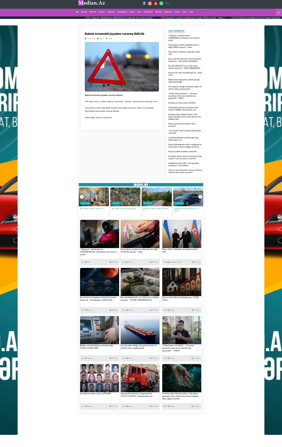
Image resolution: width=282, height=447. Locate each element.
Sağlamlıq (168, 12)
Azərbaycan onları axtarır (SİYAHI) (181, 103)
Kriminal (92, 12)
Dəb (139, 12)
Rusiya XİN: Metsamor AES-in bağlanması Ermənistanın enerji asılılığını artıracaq (184, 146)
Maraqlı (158, 12)
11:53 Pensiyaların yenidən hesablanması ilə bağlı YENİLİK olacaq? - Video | (143, 18)
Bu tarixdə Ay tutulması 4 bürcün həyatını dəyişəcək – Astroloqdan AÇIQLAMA (184, 60)
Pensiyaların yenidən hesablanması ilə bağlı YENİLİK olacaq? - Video (183, 46)
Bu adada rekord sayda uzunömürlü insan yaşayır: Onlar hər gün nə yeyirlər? (185, 157)
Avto (184, 12)
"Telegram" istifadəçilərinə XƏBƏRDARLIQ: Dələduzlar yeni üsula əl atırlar (184, 38)
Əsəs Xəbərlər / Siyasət (175, 262)
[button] (82, 197)
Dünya (132, 12)
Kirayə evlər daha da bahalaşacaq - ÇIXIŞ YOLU (185, 74)
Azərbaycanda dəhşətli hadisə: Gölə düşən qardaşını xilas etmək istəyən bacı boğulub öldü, (184, 116)
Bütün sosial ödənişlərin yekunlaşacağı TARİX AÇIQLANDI (183, 81)
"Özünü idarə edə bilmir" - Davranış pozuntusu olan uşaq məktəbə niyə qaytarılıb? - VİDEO (182, 96)
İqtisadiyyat (122, 12)
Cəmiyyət (111, 12)
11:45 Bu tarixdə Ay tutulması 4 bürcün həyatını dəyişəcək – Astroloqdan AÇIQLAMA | (218, 18)
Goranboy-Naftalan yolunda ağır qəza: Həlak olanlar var (183, 139)
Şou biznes (148, 12)
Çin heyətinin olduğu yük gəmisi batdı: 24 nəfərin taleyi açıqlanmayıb (184, 88)
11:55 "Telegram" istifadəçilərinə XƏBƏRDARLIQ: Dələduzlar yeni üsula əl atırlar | (70, 18)
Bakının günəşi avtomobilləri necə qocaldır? (181, 125)
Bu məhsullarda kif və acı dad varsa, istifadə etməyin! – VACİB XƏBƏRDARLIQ (184, 67)
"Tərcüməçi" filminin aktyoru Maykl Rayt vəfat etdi (184, 132)
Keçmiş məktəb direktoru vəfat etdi (182, 151)
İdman (177, 12)
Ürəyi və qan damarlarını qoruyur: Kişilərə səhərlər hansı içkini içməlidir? (185, 171)
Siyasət (84, 12)
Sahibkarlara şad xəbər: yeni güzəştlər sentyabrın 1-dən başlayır (183, 164)
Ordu (191, 12)
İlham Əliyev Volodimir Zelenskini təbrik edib (184, 53)
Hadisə (101, 12)
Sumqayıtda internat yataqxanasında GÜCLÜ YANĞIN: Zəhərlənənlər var (183, 108)
